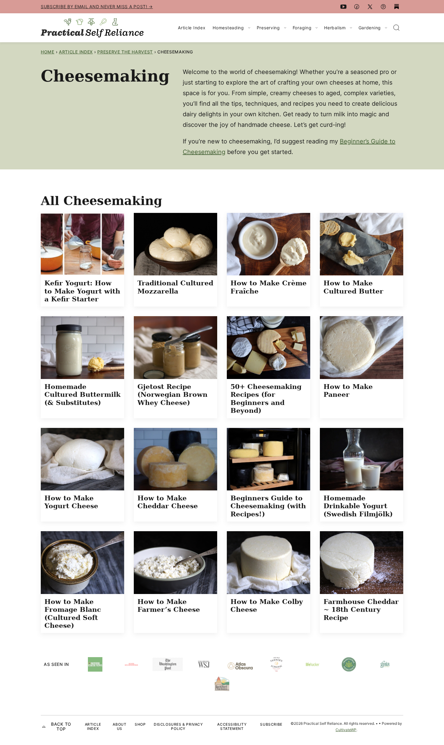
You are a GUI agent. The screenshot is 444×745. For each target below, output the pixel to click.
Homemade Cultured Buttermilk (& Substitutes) (82, 394)
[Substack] (396, 6)
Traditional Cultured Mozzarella (175, 287)
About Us (119, 726)
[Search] (396, 27)
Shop (140, 724)
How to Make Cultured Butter (353, 287)
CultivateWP (346, 729)
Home (47, 51)
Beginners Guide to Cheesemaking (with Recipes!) (268, 506)
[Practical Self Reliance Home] (92, 27)
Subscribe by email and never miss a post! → (97, 6)
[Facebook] (356, 6)
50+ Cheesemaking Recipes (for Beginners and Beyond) (265, 398)
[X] (370, 6)
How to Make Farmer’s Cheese (168, 605)
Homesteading (228, 27)
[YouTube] (343, 6)
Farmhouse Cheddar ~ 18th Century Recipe (361, 609)
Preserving (268, 27)
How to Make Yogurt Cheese (71, 502)
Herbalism (335, 27)
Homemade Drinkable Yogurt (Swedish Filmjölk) (358, 506)
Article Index (191, 27)
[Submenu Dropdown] (249, 28)
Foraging (302, 27)
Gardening (370, 27)
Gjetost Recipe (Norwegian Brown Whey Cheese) (172, 394)
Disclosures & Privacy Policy (178, 726)
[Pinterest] (383, 6)
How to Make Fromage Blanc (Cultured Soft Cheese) (72, 613)
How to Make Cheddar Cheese (167, 502)
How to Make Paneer (348, 390)
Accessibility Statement (231, 726)
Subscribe (271, 724)
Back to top (61, 727)
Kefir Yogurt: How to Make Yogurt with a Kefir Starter (82, 291)
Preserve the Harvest (125, 51)
